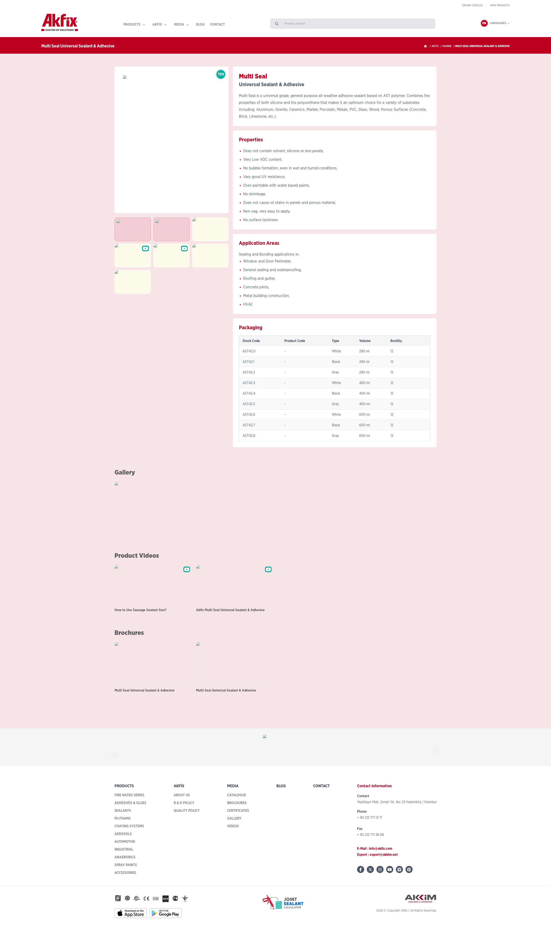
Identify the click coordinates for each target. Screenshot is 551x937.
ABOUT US (182, 795)
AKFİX (157, 24)
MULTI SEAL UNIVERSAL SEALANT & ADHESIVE (482, 46)
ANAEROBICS (125, 857)
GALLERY (234, 818)
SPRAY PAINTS (126, 865)
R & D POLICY (184, 803)
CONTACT (217, 24)
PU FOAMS (123, 818)
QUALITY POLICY (187, 810)
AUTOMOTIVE (125, 841)
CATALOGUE (236, 795)
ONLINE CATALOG (472, 5)
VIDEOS (233, 826)
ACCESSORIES (125, 873)
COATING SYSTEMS (129, 826)
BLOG (200, 24)
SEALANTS (123, 810)
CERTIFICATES (238, 810)
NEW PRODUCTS (500, 5)
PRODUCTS (132, 24)
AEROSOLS (123, 834)
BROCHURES (237, 803)
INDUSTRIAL (124, 849)
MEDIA (179, 24)
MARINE (447, 46)
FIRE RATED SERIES (129, 795)
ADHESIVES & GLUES (130, 803)
